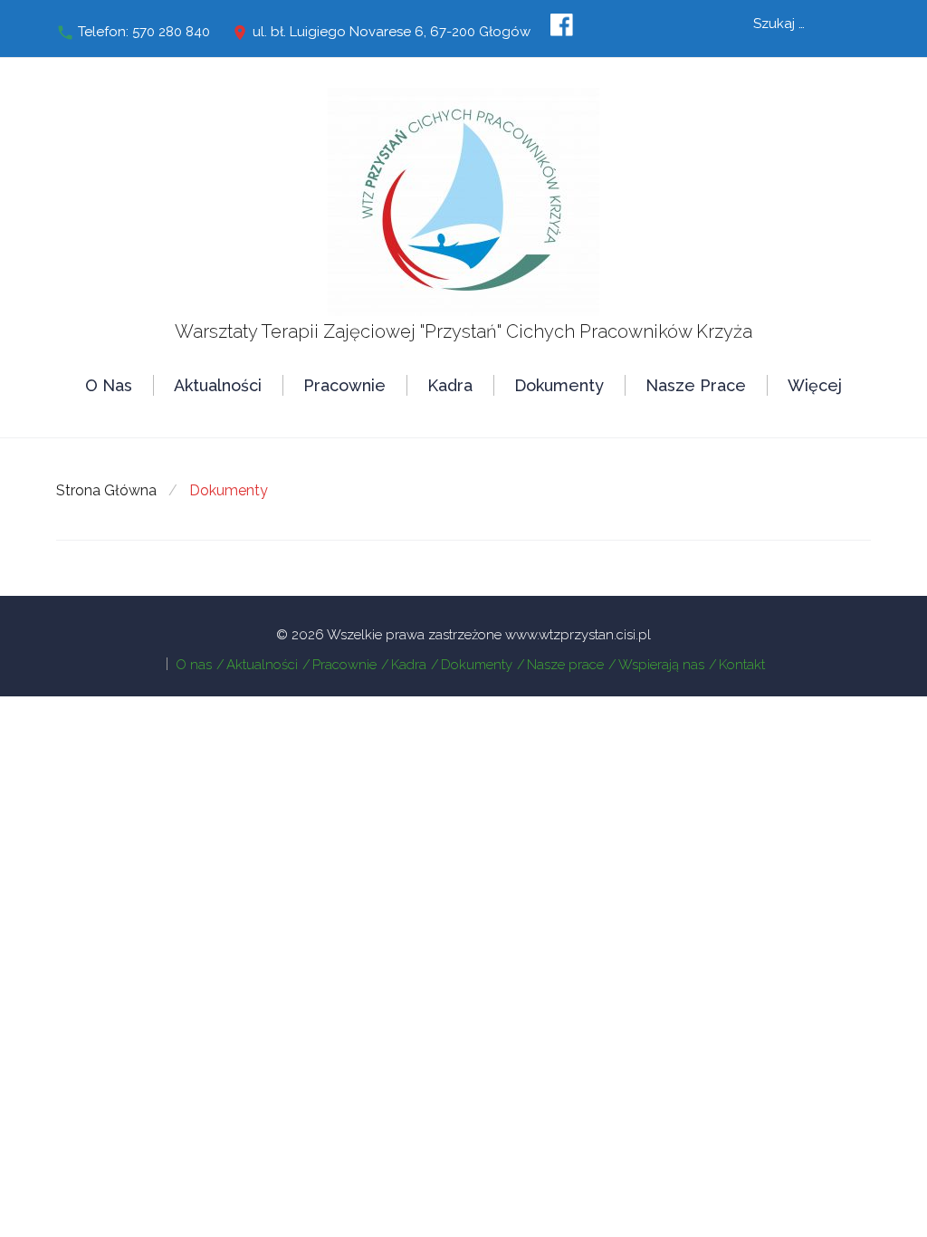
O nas (108, 385)
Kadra (450, 385)
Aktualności (218, 385)
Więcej (815, 385)
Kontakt (742, 665)
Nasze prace (695, 385)
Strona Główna (106, 490)
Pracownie (344, 385)
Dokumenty (559, 385)
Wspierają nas (661, 665)
